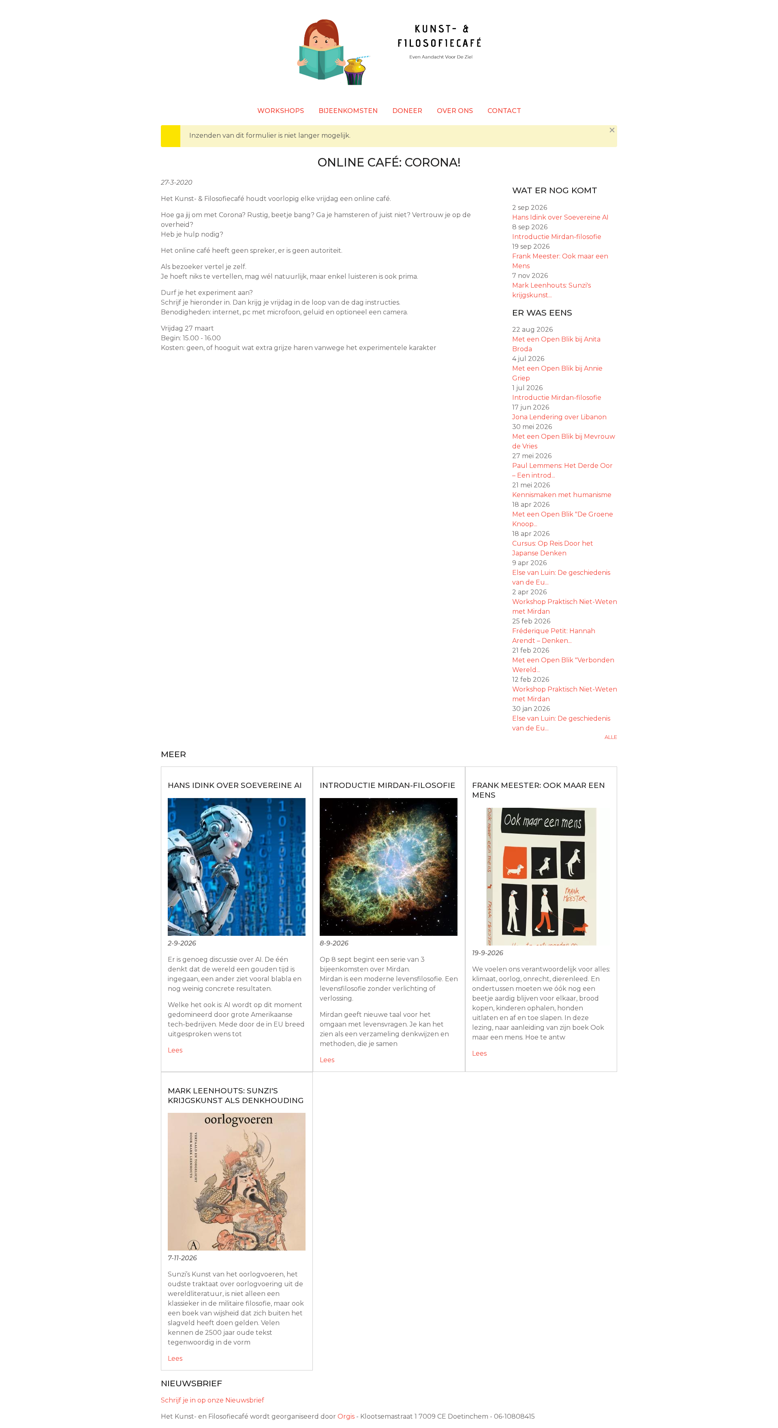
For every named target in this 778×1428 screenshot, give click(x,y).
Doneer (407, 111)
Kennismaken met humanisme (561, 495)
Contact (504, 111)
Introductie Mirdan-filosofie (556, 237)
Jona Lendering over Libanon (559, 417)
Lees (175, 1050)
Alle (611, 737)
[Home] (389, 53)
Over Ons (455, 111)
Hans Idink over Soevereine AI (560, 217)
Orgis (346, 1416)
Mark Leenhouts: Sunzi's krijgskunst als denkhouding (236, 1095)
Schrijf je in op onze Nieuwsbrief (212, 1400)
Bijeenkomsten (348, 111)
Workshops (280, 111)
